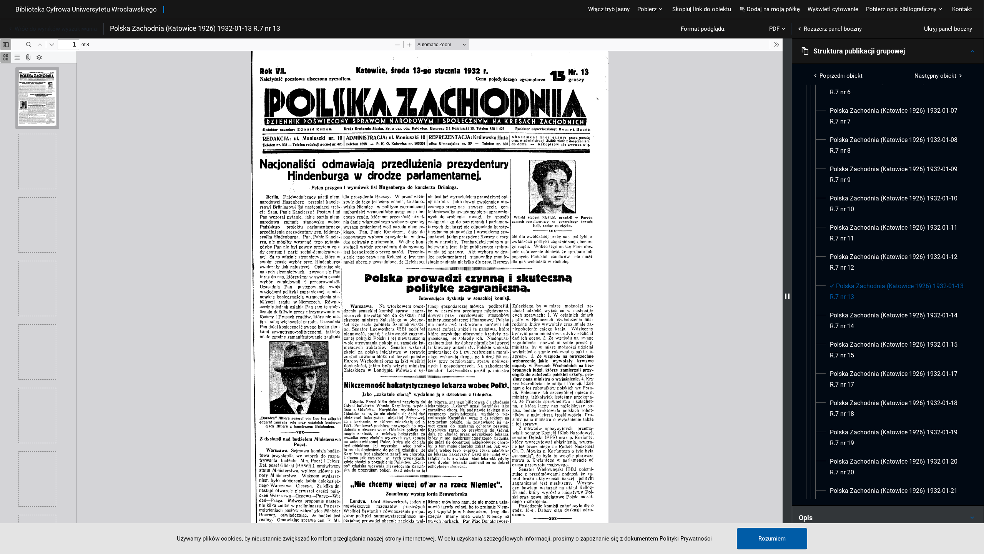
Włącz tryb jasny (609, 9)
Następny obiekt (935, 75)
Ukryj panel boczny (948, 28)
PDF (774, 28)
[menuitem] (897, 87)
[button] (888, 51)
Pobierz (647, 9)
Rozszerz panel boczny (833, 28)
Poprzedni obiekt (841, 75)
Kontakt (962, 9)
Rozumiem (772, 538)
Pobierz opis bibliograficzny (901, 9)
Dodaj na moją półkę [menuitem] (773, 9)
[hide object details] (787, 296)
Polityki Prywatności (686, 538)
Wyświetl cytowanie (833, 9)
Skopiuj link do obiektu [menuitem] (701, 9)
